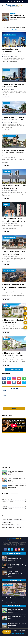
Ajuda (7, 632)
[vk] (14, 382)
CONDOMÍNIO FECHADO (9, 136)
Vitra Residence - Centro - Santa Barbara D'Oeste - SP (14, 187)
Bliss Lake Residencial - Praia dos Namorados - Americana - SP (13, 152)
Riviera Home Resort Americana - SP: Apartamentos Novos (17, 557)
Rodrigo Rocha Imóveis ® (18, 633)
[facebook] (5, 1)
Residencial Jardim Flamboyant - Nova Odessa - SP (14, 321)
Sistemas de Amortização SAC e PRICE (16, 479)
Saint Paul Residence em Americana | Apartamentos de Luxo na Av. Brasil (18, 16)
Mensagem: (5, 400)
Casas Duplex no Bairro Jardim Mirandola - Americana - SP (13, 253)
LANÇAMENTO (14, 506)
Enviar (14, 408)
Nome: (4, 390)
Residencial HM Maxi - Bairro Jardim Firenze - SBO (13, 85)
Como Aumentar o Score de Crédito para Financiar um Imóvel (17, 565)
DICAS (17, 524)
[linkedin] (22, 549)
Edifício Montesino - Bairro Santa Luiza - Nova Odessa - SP (14, 220)
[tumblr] (4, 382)
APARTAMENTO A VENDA (9, 34)
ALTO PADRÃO (7, 171)
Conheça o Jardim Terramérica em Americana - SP (17, 486)
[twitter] (8, 1)
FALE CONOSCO (22, 630)
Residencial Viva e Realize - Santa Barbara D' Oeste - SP (12, 354)
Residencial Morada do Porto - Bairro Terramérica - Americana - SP (14, 287)
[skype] (17, 1)
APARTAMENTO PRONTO (9, 270)
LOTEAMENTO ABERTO (14, 508)
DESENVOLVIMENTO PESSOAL (8, 524)
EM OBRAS (6, 70)
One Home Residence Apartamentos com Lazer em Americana (13, 51)
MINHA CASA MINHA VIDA (14, 511)
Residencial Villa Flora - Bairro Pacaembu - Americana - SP (13, 118)
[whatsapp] (24, 378)
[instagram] (11, 1)
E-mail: (4, 395)
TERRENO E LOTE (19, 527)
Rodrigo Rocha (7, 56)
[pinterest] (14, 1)
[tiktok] (20, 1)
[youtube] (22, 1)
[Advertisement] (14, 449)
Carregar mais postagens (14, 369)
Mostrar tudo (14, 29)
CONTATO (15, 630)
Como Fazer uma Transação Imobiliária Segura (15, 472)
